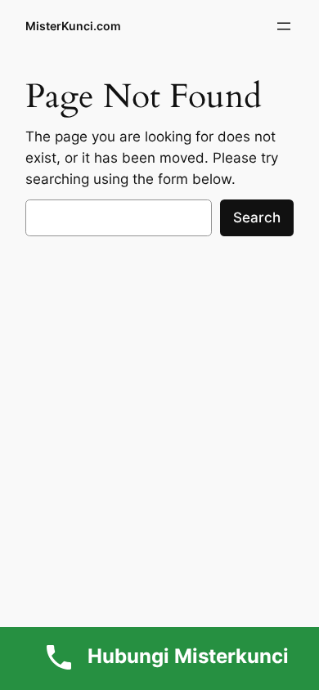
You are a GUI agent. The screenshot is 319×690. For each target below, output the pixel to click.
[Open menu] (284, 26)
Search (257, 217)
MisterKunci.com (73, 26)
